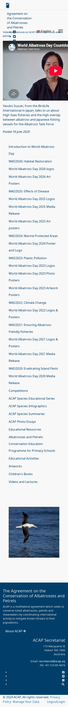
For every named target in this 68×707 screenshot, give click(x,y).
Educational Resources (25, 429)
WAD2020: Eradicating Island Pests (33, 368)
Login (61, 702)
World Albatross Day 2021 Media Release (32, 357)
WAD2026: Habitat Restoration (30, 161)
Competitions (18, 391)
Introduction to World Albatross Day (31, 150)
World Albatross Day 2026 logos (31, 169)
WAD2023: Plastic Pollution (28, 258)
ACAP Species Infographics (28, 406)
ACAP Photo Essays (22, 422)
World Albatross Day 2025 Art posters (30, 224)
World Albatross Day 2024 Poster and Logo (32, 246)
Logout (52, 702)
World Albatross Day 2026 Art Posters (30, 180)
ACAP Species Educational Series (32, 398)
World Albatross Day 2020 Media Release (32, 379)
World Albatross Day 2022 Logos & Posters (33, 313)
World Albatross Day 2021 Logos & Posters (33, 342)
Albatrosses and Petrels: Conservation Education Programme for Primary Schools (32, 444)
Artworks (15, 466)
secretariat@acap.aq (52, 661)
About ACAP (14, 631)
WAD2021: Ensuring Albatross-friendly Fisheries (30, 328)
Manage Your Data (26, 702)
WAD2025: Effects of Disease (29, 191)
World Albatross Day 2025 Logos (32, 199)
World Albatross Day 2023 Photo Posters (32, 276)
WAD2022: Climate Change (27, 303)
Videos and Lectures (23, 482)
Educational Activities (24, 458)
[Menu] (60, 31)
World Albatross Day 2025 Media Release (32, 210)
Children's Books (21, 474)
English (46, 31)
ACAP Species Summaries (27, 414)
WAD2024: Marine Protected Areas (33, 236)
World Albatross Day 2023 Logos (32, 266)
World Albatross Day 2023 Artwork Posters (33, 291)
